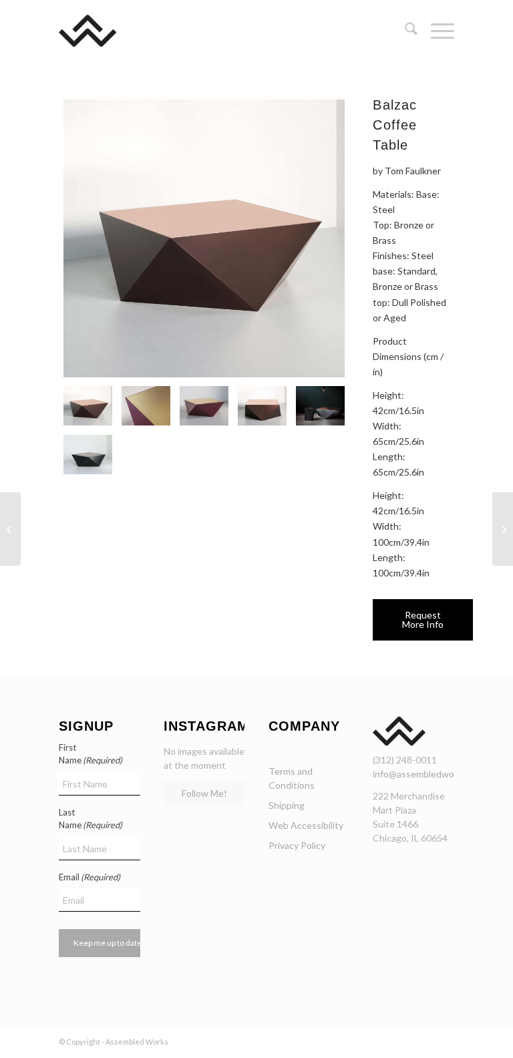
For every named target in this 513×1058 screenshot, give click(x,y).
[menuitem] (404, 31)
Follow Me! (204, 793)
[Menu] (435, 31)
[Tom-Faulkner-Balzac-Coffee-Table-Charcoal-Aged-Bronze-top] (88, 454)
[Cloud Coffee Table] (10, 529)
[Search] (404, 31)
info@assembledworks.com (429, 773)
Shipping (287, 805)
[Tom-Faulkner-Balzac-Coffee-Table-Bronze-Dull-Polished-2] (204, 238)
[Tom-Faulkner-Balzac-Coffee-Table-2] (146, 405)
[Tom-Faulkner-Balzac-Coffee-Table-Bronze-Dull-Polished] (262, 405)
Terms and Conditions (292, 778)
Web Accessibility (306, 825)
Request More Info (423, 619)
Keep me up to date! (109, 943)
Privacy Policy (297, 845)
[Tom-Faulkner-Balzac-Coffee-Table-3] (204, 405)
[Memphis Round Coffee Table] (502, 529)
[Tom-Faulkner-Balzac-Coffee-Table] (320, 405)
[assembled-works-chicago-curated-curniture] (107, 31)
